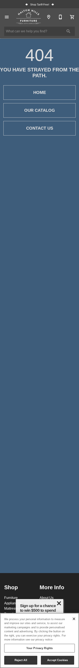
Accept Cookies (57, 660)
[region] (39, 640)
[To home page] (28, 17)
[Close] (74, 618)
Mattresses (12, 608)
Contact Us (39, 128)
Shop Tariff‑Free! (39, 4)
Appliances (12, 603)
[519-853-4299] (60, 17)
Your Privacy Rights (39, 648)
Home (39, 92)
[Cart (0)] (72, 17)
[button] (7, 17)
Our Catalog (39, 110)
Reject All (21, 660)
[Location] (49, 17)
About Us (47, 598)
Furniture (11, 598)
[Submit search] (68, 31)
